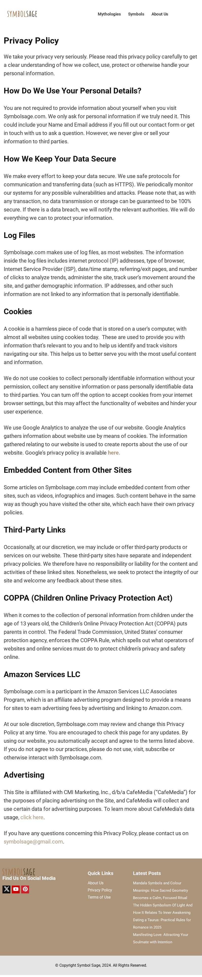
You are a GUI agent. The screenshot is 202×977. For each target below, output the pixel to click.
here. (114, 453)
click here (31, 817)
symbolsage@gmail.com (33, 842)
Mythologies (109, 14)
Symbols (136, 14)
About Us (160, 14)
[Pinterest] (25, 889)
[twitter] (6, 889)
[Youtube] (16, 889)
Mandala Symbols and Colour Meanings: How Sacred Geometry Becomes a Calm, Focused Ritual (160, 890)
